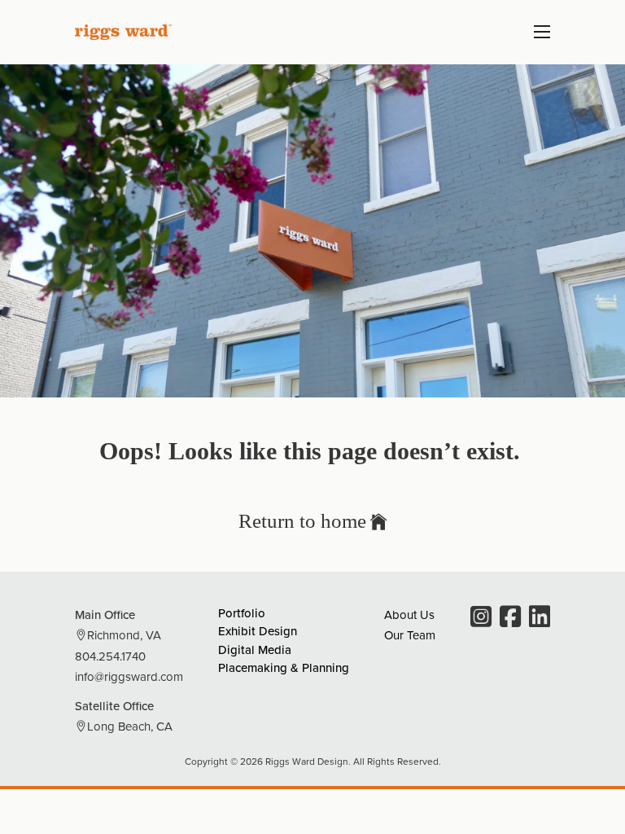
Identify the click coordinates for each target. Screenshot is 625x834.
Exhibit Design (257, 630)
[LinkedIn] (539, 618)
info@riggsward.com (129, 676)
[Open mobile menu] (542, 31)
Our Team (409, 634)
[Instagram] (481, 618)
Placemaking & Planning (283, 667)
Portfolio (241, 612)
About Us (409, 614)
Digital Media (254, 649)
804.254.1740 (110, 656)
